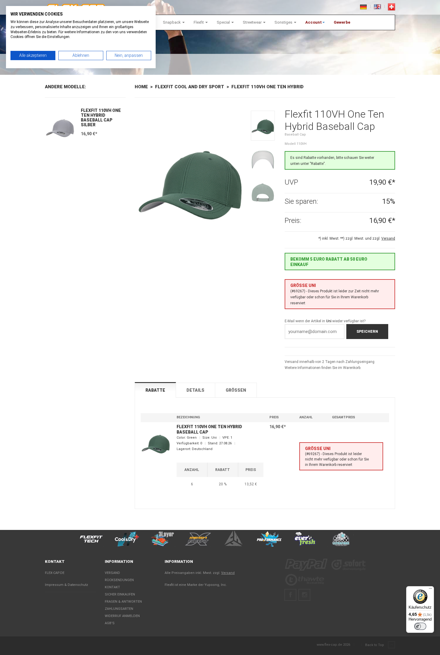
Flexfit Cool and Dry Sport (189, 86)
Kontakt (112, 587)
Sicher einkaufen (120, 594)
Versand (112, 573)
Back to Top (375, 645)
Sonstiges (283, 22)
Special (224, 22)
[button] (315, 22)
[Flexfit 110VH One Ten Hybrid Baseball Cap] (190, 185)
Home (141, 86)
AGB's (110, 623)
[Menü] (430, 589)
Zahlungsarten (119, 609)
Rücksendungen (119, 580)
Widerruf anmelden (122, 616)
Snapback (172, 22)
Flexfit (199, 22)
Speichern (367, 331)
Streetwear (253, 22)
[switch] (420, 626)
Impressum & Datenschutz (66, 585)
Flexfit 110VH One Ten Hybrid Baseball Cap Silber (101, 117)
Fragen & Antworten (123, 602)
